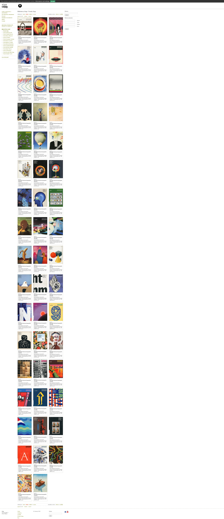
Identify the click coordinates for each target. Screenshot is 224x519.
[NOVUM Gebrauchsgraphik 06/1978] (56, 35)
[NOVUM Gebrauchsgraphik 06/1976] (40, 35)
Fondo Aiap (5, 30)
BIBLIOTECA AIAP (6, 29)
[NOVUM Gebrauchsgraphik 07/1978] (40, 120)
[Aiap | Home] (20, 8)
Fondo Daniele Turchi (7, 53)
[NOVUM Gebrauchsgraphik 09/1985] (40, 320)
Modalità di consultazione (7, 17)
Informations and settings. (42, 1)
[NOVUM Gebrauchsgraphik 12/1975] (40, 491)
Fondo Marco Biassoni (8, 35)
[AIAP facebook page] (65, 512)
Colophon (20, 512)
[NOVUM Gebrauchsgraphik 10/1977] (56, 349)
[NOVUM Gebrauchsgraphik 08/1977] (56, 177)
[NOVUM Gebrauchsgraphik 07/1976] (25, 120)
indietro (25, 16)
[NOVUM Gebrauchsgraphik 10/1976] (40, 348)
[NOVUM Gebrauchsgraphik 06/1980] (40, 63)
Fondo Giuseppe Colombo (8, 39)
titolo (27, 14)
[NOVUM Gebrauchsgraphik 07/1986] (56, 149)
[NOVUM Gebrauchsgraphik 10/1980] (40, 377)
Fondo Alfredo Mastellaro (8, 44)
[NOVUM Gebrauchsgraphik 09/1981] (25, 320)
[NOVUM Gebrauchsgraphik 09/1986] (56, 320)
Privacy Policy (21, 516)
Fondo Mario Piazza (7, 48)
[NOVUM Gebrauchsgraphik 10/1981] (56, 377)
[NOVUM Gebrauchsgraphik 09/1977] (56, 263)
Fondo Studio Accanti (7, 32)
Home (19, 511)
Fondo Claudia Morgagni (8, 45)
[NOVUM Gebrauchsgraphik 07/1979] (56, 120)
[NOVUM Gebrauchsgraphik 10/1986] (40, 406)
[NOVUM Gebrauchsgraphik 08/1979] (40, 206)
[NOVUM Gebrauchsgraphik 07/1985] (40, 149)
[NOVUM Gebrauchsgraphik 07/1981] (25, 149)
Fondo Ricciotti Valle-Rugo (8, 52)
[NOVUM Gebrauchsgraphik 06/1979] (25, 63)
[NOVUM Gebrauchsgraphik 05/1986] (25, 34)
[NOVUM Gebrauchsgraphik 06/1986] (40, 92)
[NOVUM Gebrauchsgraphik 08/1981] (25, 234)
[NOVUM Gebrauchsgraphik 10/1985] (25, 406)
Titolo (78, 22)
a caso (34, 14)
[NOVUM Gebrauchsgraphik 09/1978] (25, 292)
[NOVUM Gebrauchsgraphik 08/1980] (56, 206)
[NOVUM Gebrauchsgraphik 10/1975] (25, 349)
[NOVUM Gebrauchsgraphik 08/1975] (25, 177)
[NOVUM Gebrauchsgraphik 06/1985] (25, 92)
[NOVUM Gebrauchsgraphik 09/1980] (56, 292)
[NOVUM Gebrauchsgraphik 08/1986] (56, 234)
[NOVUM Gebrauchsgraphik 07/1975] (56, 92)
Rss (18, 517)
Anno (78, 26)
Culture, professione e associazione (6, 12)
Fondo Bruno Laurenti (7, 40)
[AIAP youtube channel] (67, 512)
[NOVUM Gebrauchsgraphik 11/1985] (56, 463)
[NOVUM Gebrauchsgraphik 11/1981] (40, 463)
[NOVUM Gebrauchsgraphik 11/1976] (56, 406)
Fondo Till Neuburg (7, 50)
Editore (78, 24)
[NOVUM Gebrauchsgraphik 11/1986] (25, 491)
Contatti (3, 21)
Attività (3, 19)
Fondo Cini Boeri (6, 37)
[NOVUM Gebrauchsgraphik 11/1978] (40, 434)
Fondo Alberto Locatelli (8, 42)
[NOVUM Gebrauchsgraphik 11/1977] (25, 434)
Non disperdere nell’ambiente (8, 14)
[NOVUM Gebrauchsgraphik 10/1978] (25, 377)
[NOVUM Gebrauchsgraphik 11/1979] (56, 434)
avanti (29, 16)
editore (30, 14)
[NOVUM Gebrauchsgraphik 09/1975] (25, 263)
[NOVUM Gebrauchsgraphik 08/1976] (40, 177)
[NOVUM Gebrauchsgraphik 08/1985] (40, 234)
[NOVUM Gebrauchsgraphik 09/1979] (40, 292)
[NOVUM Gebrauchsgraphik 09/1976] (40, 263)
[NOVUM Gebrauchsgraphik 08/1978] (25, 206)
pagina (19, 16)
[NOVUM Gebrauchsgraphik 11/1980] (25, 463)
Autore (78, 20)
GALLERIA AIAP (5, 57)
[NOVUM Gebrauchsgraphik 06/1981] (56, 63)
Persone (3, 16)
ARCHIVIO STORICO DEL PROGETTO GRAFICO (7, 26)
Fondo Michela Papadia (8, 47)
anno (24, 14)
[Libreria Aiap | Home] (10, 6)
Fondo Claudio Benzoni (8, 34)
